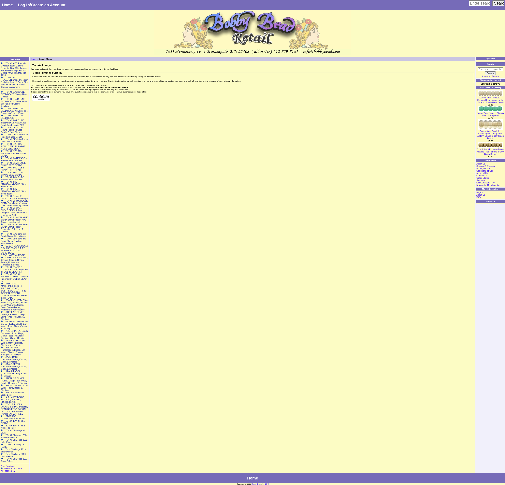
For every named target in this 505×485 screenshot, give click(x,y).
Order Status (482, 178)
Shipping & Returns (485, 166)
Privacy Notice (483, 168)
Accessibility (482, 173)
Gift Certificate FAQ (485, 182)
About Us (480, 164)
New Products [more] (490, 88)
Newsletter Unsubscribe (487, 185)
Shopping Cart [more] (490, 80)
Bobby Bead (256, 484)
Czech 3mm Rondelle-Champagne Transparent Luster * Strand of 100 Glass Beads (490, 134)
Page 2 (479, 192)
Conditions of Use (484, 171)
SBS (267, 484)
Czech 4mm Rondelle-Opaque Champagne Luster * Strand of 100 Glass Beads (490, 100)
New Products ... (9, 466)
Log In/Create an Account (41, 5)
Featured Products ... (14, 468)
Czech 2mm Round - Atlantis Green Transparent (490, 114)
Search (490, 64)
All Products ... (8, 471)
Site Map (480, 180)
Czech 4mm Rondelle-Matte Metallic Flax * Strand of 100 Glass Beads (490, 151)
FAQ (478, 197)
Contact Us (481, 175)
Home (7, 5)
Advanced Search (490, 76)
